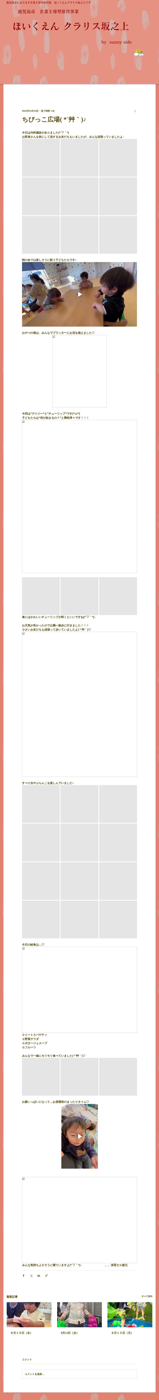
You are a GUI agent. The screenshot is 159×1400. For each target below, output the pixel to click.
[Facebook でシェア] (23, 1275)
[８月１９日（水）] (29, 1314)
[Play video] (79, 294)
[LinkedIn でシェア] (38, 1275)
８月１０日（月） (122, 1332)
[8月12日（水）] (79, 1314)
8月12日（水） (70, 1332)
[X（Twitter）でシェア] (31, 1275)
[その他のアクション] (135, 111)
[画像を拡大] (41, 158)
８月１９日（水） (21, 1332)
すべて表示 (147, 1296)
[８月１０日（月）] (129, 1314)
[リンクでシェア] (46, 1275)
